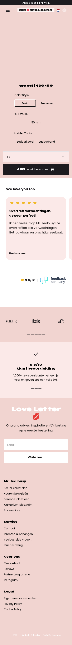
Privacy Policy (13, 604)
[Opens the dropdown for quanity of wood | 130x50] (36, 156)
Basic (25, 103)
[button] (58, 10)
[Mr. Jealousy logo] (36, 10)
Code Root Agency (52, 635)
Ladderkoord (25, 142)
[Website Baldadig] (15, 635)
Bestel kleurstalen (15, 488)
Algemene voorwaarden (20, 598)
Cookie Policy (13, 609)
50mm (36, 122)
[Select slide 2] (39, 388)
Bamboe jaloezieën (16, 499)
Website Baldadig (31, 635)
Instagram (11, 580)
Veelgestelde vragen (17, 539)
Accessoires (12, 510)
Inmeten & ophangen (18, 534)
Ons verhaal (12, 563)
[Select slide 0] (32, 388)
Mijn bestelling (13, 545)
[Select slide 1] (36, 388)
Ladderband (47, 142)
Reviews (9, 569)
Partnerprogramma (17, 574)
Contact (9, 528)
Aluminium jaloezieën (18, 505)
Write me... (36, 457)
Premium (47, 103)
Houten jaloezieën (16, 493)
